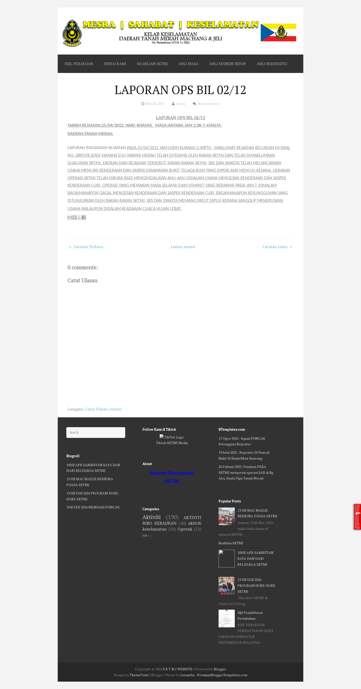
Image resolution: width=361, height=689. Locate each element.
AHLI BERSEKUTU (272, 63)
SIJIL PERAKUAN (79, 63)
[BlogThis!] (74, 217)
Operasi (185, 529)
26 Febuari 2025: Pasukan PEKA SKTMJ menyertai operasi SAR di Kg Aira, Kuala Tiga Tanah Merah (246, 472)
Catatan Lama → (277, 246)
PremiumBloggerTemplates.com (222, 675)
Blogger (220, 669)
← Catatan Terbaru (86, 246)
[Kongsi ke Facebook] (83, 217)
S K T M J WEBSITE (178, 669)
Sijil (144, 535)
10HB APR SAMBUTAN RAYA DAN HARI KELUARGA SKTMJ (255, 558)
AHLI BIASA (188, 63)
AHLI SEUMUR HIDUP (227, 63)
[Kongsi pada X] (79, 217)
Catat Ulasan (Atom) (103, 409)
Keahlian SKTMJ (231, 543)
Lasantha (187, 675)
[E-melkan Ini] (69, 217)
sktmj (180, 103)
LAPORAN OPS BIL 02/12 (181, 90)
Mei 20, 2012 (155, 103)
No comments (209, 103)
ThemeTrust (139, 675)
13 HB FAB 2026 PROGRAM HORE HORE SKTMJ (256, 585)
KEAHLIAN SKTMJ (152, 63)
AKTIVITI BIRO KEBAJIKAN (171, 520)
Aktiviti (151, 516)
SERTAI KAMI (115, 63)
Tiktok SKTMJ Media (172, 442)
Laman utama (183, 246)
